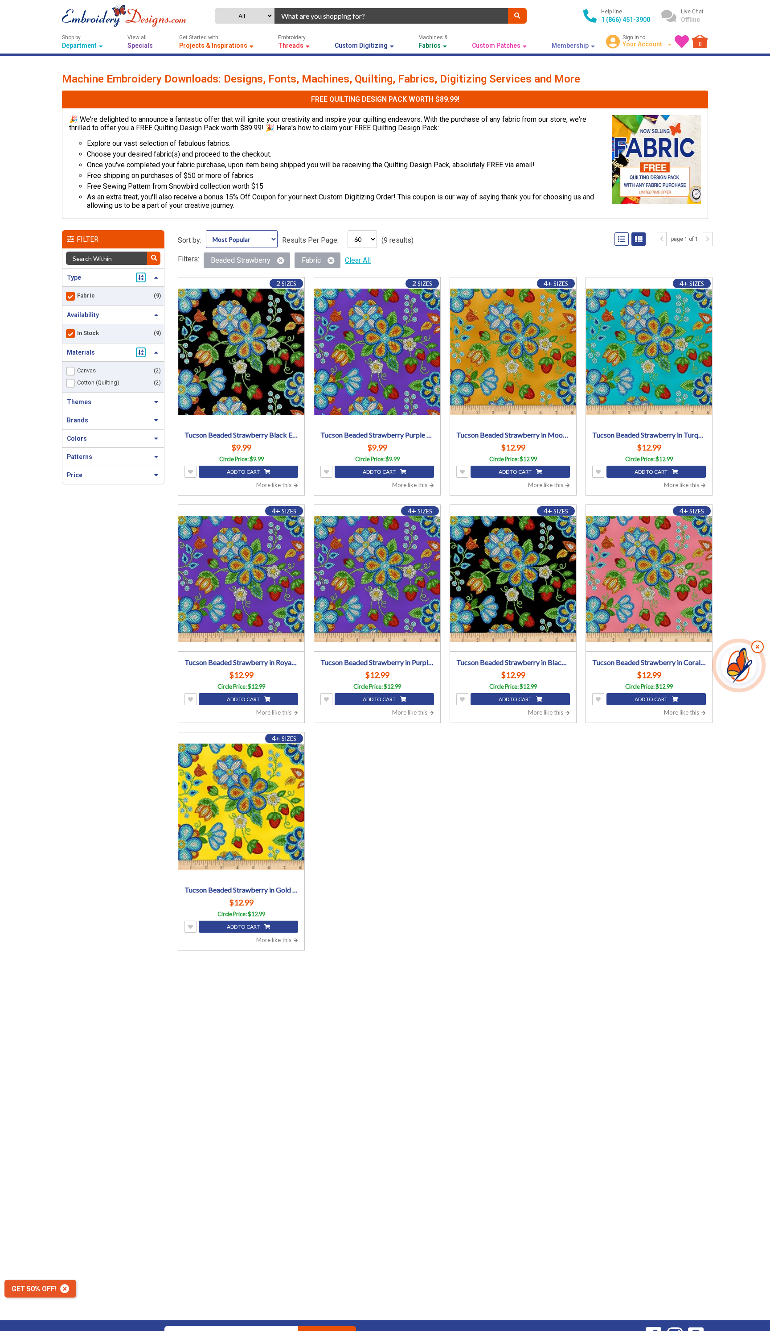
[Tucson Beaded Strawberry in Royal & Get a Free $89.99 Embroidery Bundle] (241, 579)
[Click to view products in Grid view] (638, 239)
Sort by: (189, 240)
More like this (274, 484)
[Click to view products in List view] (621, 239)
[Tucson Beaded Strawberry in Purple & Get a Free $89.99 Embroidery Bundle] (377, 579)
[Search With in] (153, 258)
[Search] (517, 16)
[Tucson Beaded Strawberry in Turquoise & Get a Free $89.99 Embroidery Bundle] (649, 352)
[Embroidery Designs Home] (124, 15)
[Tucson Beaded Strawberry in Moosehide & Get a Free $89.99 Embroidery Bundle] (513, 352)
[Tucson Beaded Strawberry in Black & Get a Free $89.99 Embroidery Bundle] (513, 579)
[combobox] (391, 16)
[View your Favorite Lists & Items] (682, 41)
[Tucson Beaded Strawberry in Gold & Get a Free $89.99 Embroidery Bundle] (241, 807)
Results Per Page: (310, 240)
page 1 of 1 (684, 239)
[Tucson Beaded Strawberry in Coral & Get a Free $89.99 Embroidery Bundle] (649, 579)
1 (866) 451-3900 (625, 19)
